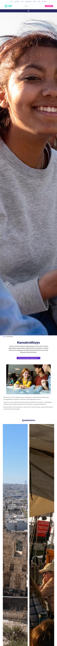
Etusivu (4, 336)
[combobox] (28, 6)
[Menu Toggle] (28, 11)
